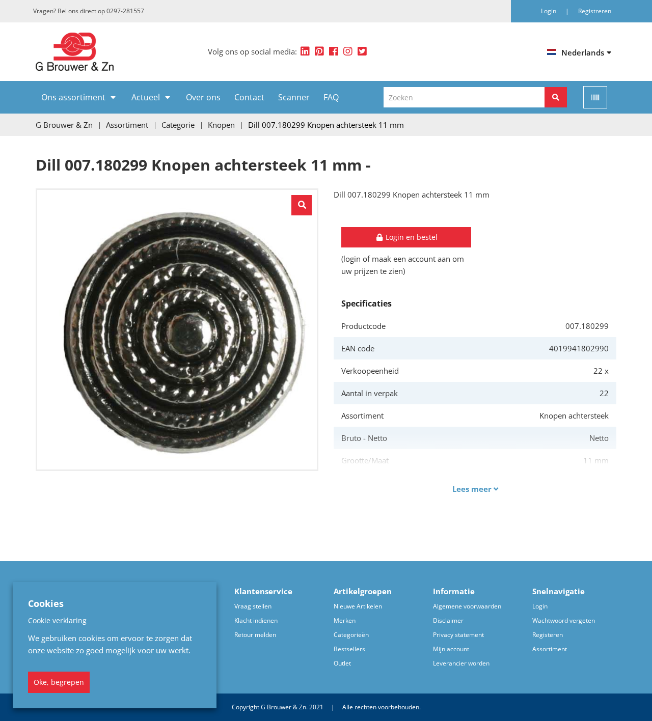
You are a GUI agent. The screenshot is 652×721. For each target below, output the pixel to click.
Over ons (203, 97)
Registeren (547, 634)
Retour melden (255, 634)
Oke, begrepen (59, 682)
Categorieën (351, 634)
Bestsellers (349, 649)
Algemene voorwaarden (467, 606)
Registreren (594, 11)
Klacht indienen (256, 620)
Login (540, 606)
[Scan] (595, 97)
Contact (249, 97)
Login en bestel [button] (411, 237)
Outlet (342, 663)
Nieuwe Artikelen (358, 606)
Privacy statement (458, 634)
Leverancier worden (461, 663)
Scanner (294, 97)
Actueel (145, 97)
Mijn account (451, 649)
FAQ (331, 97)
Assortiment (549, 649)
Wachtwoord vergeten (563, 620)
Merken (345, 620)
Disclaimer (448, 620)
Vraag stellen (252, 606)
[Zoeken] (556, 97)
